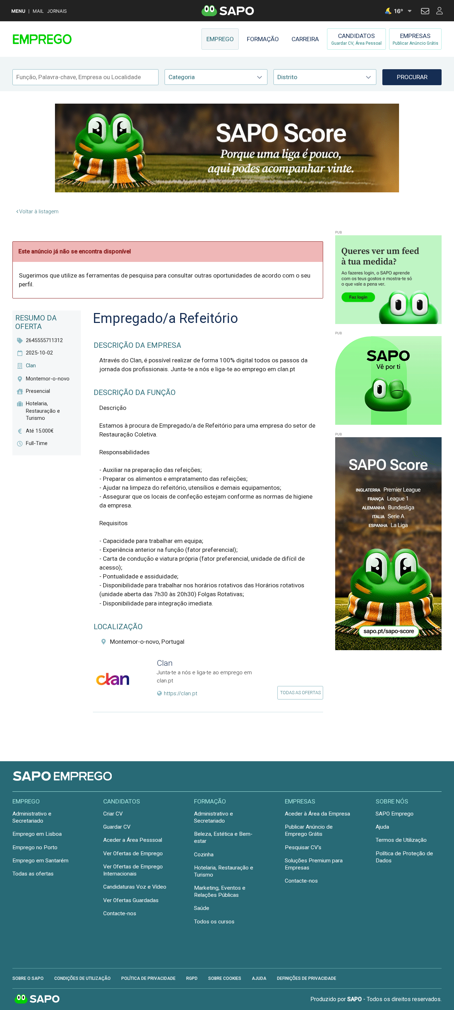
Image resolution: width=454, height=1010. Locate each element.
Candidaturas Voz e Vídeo (134, 887)
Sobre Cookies (224, 978)
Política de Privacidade (148, 978)
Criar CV (113, 814)
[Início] (62, 39)
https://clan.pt (180, 693)
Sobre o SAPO (28, 978)
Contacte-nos (119, 913)
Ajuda (382, 827)
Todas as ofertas (300, 692)
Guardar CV (117, 827)
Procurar (412, 77)
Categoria (181, 77)
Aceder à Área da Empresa (317, 814)
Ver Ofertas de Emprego (133, 853)
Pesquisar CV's (303, 847)
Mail (38, 11)
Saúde (201, 908)
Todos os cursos (214, 921)
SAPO (37, 999)
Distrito (287, 77)
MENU (18, 11)
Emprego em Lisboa (37, 834)
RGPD (192, 978)
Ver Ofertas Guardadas (131, 900)
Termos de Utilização (401, 840)
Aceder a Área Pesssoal (132, 840)
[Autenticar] (425, 12)
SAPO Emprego (395, 814)
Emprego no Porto (34, 847)
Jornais (57, 11)
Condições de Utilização (82, 978)
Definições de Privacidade (306, 978)
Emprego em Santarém (40, 860)
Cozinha (204, 854)
